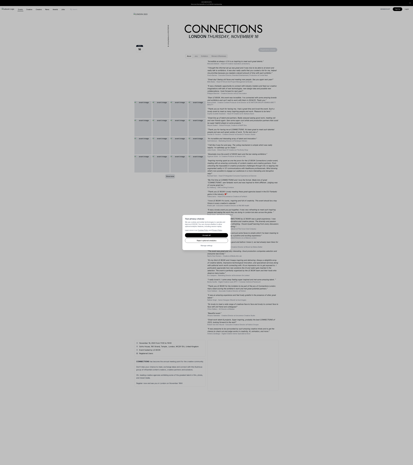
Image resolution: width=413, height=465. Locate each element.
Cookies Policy (203, 230)
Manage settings (206, 245)
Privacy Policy (217, 230)
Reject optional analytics (206, 240)
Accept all (206, 235)
